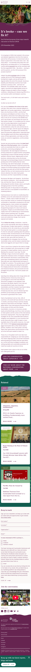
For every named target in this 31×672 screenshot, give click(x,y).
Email (2, 638)
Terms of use (4, 634)
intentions (12, 66)
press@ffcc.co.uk (13, 629)
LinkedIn (3, 640)
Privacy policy (4, 632)
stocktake (13, 75)
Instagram (3, 646)
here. (2, 577)
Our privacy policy (6, 517)
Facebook (3, 642)
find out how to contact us (16, 627)
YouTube (3, 644)
